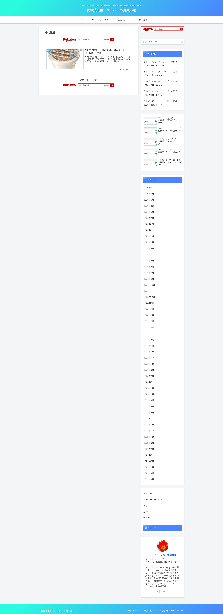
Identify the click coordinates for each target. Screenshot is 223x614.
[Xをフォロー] (160, 591)
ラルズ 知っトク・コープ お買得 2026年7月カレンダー (161, 73)
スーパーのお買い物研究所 (163, 555)
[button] (182, 42)
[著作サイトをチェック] (157, 591)
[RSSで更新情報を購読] (167, 591)
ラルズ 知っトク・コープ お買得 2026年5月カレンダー (161, 93)
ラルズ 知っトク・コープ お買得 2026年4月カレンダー (161, 103)
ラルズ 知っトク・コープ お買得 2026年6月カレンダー (161, 83)
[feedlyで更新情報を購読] (164, 591)
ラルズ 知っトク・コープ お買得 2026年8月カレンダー (161, 64)
